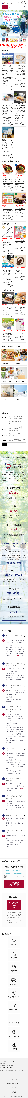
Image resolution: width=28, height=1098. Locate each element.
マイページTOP (14, 1075)
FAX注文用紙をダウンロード (14, 884)
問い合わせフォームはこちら (14, 905)
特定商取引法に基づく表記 (14, 1083)
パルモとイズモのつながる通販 (8, 1061)
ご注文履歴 (14, 1079)
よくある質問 (15, 914)
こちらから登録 (15, 656)
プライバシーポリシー (14, 1088)
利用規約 (14, 1092)
